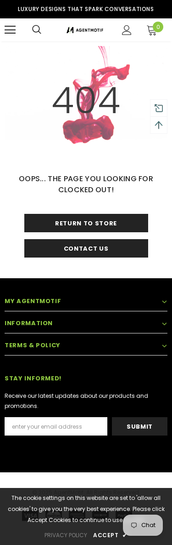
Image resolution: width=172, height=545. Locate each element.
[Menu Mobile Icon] (10, 29)
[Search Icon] (36, 29)
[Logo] (85, 29)
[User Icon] (127, 30)
